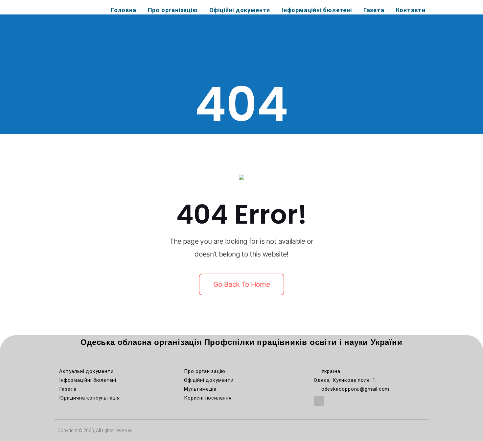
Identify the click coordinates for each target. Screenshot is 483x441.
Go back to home (241, 284)
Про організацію (173, 10)
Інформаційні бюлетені (317, 10)
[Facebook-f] (319, 401)
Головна (123, 10)
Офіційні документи (239, 10)
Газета (373, 10)
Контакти (411, 10)
